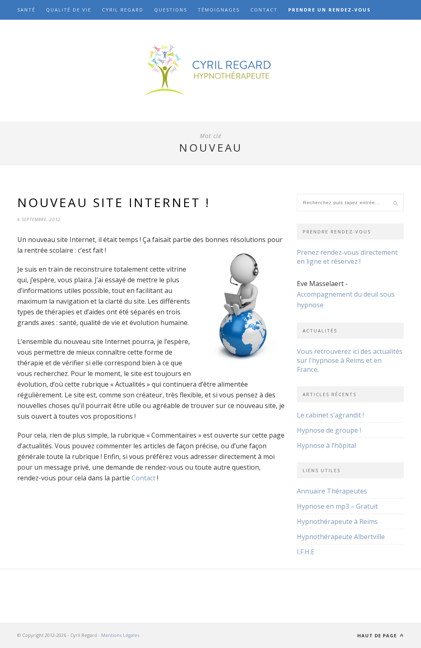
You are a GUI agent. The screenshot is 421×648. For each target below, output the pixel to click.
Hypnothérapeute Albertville (341, 536)
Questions (170, 10)
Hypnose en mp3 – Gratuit (337, 506)
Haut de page (377, 635)
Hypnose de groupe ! (329, 430)
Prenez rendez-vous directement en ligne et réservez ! (347, 257)
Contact (264, 10)
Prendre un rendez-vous (329, 10)
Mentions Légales (120, 635)
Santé (26, 10)
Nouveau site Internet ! (113, 202)
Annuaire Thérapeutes (332, 491)
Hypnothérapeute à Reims (337, 521)
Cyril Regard (122, 10)
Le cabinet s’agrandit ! (330, 415)
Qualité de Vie (68, 10)
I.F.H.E (306, 551)
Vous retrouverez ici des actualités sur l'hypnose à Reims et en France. (349, 360)
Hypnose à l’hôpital (326, 445)
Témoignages (219, 10)
